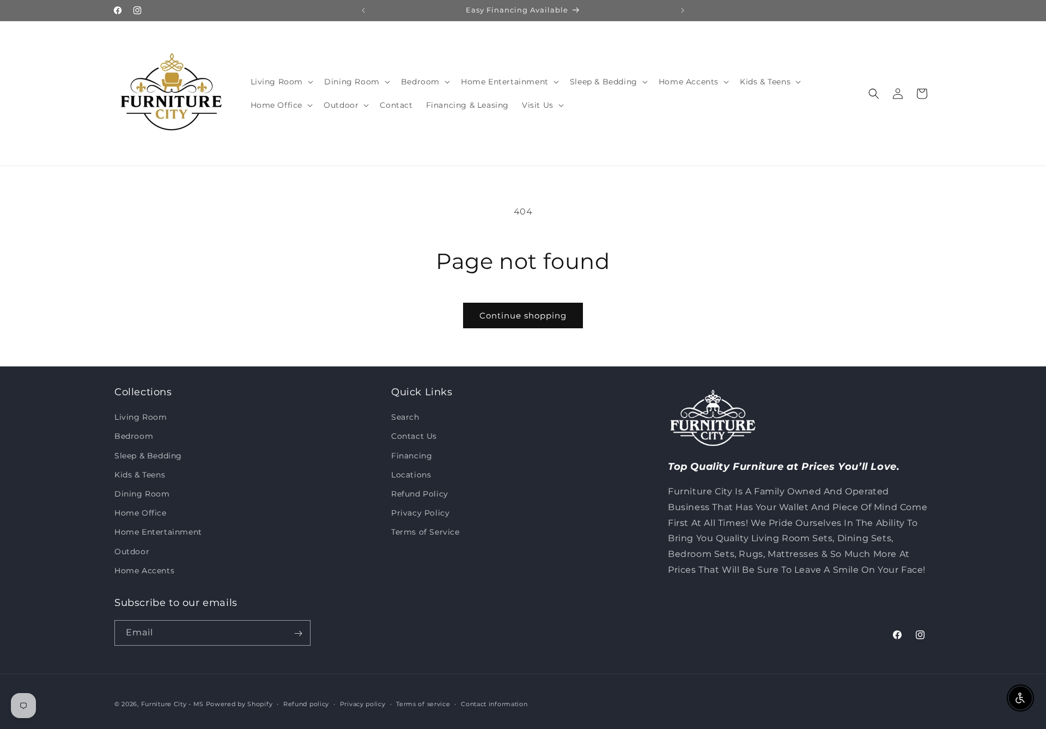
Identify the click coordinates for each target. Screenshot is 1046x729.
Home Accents (144, 570)
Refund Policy (419, 494)
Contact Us (414, 437)
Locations (411, 475)
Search (405, 417)
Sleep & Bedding (148, 456)
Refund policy (306, 703)
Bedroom (133, 437)
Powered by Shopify (239, 704)
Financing (411, 456)
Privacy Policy (420, 513)
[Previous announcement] (363, 10)
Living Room (140, 417)
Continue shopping (523, 315)
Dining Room (142, 494)
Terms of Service (425, 532)
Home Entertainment (158, 532)
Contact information (494, 703)
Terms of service (423, 703)
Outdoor (131, 551)
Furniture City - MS (172, 704)
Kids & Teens (139, 475)
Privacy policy (363, 703)
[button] (281, 81)
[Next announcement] (683, 10)
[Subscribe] (298, 633)
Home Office (140, 513)
